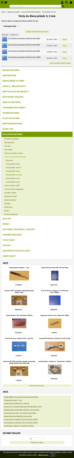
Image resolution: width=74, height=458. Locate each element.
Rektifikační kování (12, 123)
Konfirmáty (8, 207)
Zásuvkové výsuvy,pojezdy (16, 251)
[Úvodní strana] (6, 3)
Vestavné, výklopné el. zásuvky (18, 229)
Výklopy (6, 245)
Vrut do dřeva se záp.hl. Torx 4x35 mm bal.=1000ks (54, 291)
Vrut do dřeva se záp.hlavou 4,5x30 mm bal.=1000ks (24, 57)
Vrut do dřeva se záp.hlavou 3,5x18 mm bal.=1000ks (21, 419)
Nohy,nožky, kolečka (12, 97)
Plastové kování (10, 118)
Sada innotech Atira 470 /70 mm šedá (54, 267)
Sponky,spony (9, 142)
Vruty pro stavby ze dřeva (13, 153)
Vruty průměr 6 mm (13, 182)
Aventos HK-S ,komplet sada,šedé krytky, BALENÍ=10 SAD (23, 406)
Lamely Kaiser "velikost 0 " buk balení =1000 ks (54, 361)
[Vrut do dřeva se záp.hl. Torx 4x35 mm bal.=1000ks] (55, 300)
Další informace (43, 455)
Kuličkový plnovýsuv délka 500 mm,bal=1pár (18, 416)
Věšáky (6, 224)
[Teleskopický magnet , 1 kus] (19, 275)
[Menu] (2, 2)
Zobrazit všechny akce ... (37, 386)
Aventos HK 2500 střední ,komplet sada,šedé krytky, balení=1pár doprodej (19, 362)
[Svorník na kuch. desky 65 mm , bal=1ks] (19, 346)
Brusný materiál (11, 70)
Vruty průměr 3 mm (13, 164)
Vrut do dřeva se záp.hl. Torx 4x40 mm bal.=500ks (20, 413)
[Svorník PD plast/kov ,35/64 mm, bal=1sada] (55, 346)
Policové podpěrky (11, 214)
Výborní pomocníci (11, 235)
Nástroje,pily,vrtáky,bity (15, 91)
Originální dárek (10, 113)
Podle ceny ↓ (15, 35)
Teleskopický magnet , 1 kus (19, 267)
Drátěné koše (9, 75)
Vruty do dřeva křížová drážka (15, 157)
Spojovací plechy (10, 200)
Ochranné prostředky (14, 107)
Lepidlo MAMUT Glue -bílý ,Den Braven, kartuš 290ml (21, 397)
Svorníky (7, 146)
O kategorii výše (9, 26)
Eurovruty (9, 160)
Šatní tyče (7, 129)
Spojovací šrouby (10, 196)
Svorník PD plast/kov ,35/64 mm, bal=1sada (54, 338)
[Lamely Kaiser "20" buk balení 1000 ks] (19, 323)
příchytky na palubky (11, 139)
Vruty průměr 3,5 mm (13, 168)
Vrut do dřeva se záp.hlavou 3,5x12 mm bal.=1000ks (21, 423)
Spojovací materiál (12, 134)
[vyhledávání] (67, 3)
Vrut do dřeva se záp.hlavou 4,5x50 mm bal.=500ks (24, 44)
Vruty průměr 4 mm (13, 171)
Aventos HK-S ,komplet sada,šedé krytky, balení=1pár (19, 291)
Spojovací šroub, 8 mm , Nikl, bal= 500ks (55, 315)
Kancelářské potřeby (13, 81)
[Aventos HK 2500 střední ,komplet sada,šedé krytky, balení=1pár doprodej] (19, 371)
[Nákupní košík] (72, 3)
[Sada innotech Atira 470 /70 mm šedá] (54, 275)
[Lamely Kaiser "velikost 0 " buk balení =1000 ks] (55, 369)
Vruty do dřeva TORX (12, 186)
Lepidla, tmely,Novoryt (14, 86)
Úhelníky (7, 203)
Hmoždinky (8, 150)
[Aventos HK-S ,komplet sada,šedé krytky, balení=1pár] (19, 300)
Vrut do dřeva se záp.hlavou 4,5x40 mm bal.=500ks (24, 51)
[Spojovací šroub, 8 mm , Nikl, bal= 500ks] (54, 323)
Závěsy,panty (9, 256)
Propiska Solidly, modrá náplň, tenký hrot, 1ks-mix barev (21, 410)
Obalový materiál (11, 102)
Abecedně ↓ (5, 35)
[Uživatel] (63, 3)
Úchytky (6, 219)
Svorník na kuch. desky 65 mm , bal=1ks (19, 338)
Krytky (6, 211)
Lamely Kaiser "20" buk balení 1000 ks (19, 315)
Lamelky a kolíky (10, 193)
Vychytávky (8, 240)
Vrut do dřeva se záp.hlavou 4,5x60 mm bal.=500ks (24, 38)
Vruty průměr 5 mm (13, 178)
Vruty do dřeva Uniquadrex (14, 189)
